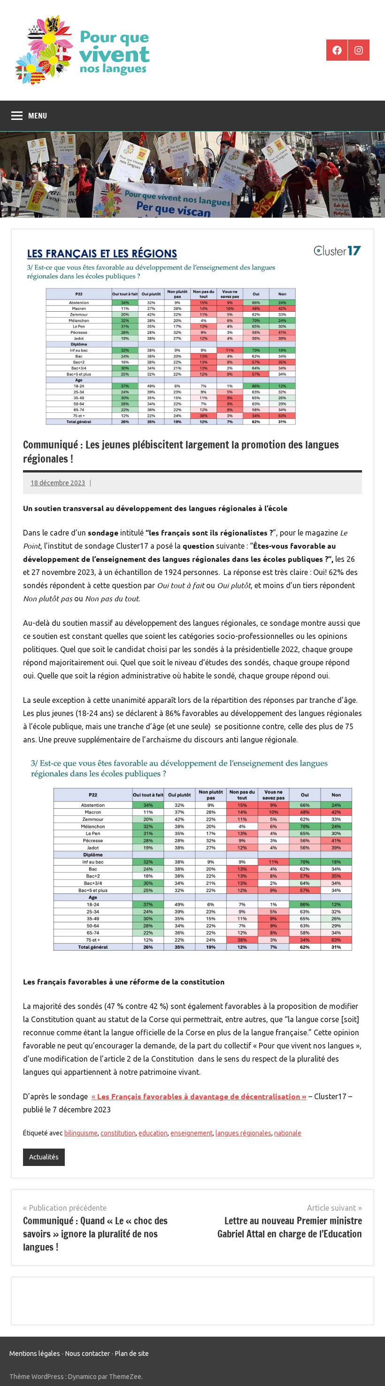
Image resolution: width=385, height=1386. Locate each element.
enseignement (191, 1133)
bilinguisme (81, 1133)
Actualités (44, 1157)
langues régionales (243, 1133)
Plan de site (132, 1353)
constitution (118, 1133)
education (153, 1133)
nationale (287, 1133)
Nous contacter (87, 1353)
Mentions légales (34, 1353)
